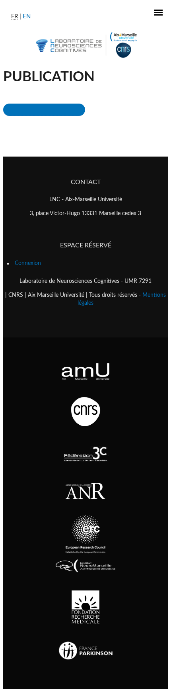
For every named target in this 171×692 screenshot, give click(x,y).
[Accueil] (86, 45)
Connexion (28, 263)
